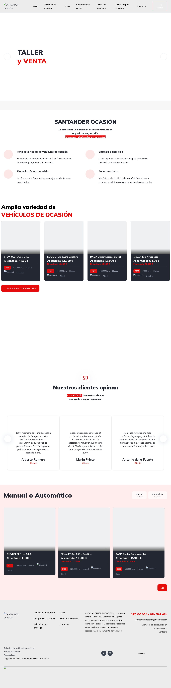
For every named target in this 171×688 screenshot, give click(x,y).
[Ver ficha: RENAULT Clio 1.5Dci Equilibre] (64, 251)
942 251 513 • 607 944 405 (149, 614)
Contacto (141, 6)
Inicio (35, 6)
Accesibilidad (9, 655)
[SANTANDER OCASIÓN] (14, 6)
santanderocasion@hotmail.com (151, 619)
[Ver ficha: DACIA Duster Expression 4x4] (107, 251)
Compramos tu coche (83, 6)
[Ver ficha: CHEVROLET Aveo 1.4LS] (20, 251)
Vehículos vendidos (101, 6)
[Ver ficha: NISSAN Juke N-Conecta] (150, 251)
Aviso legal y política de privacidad (19, 648)
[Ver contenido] (85, 57)
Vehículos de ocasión (50, 6)
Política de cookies (12, 651)
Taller (67, 6)
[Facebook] (103, 653)
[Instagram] (110, 653)
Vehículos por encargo (122, 6)
